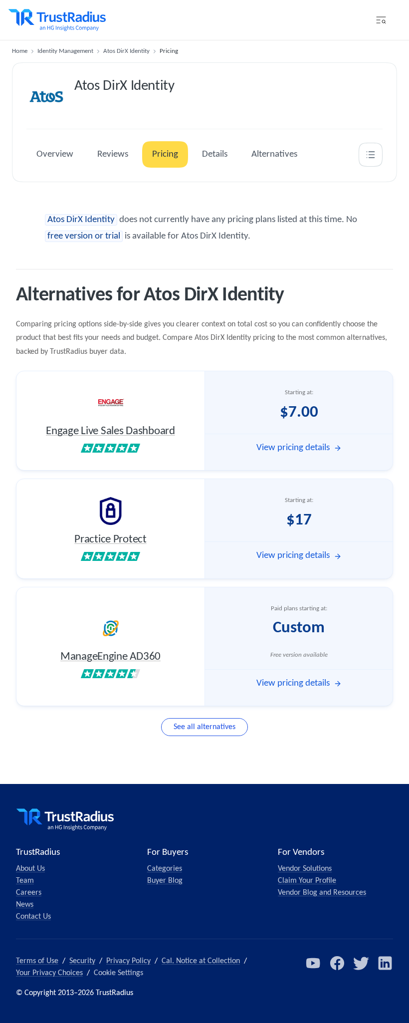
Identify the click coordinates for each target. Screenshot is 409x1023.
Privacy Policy (128, 961)
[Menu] (381, 20)
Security (82, 961)
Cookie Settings (118, 973)
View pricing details (293, 448)
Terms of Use (37, 961)
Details (214, 154)
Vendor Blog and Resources (322, 893)
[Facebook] (337, 963)
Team (25, 881)
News (24, 905)
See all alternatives (204, 727)
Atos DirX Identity (126, 51)
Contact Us (33, 917)
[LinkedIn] (385, 963)
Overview (54, 154)
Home (19, 51)
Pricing (165, 154)
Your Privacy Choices (49, 973)
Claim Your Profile (307, 881)
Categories (164, 869)
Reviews (112, 154)
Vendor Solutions (305, 869)
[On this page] (371, 155)
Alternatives (274, 154)
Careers (28, 893)
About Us (30, 869)
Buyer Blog (165, 881)
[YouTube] (313, 963)
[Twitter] (361, 963)
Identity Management (65, 51)
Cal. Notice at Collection (201, 961)
